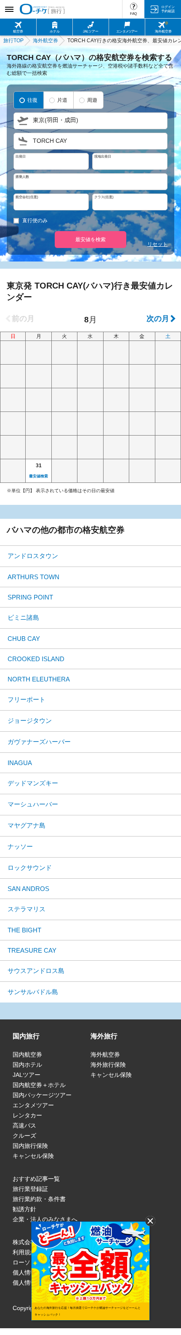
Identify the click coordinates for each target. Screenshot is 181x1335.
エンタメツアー (33, 1105)
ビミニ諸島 (23, 617)
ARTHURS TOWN (33, 576)
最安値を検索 (90, 239)
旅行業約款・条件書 (39, 1199)
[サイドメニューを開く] (9, 9)
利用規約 (24, 1252)
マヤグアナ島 (26, 825)
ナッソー (20, 846)
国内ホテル (27, 1064)
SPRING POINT (30, 597)
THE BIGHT (24, 930)
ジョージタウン (30, 720)
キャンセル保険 (33, 1155)
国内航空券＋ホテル (39, 1085)
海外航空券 (105, 1054)
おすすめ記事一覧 (36, 1178)
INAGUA (20, 762)
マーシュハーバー (33, 804)
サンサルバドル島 (33, 991)
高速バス (24, 1125)
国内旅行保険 (30, 1145)
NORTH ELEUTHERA (39, 679)
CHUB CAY (24, 638)
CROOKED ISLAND (36, 658)
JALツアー (26, 1074)
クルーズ (24, 1135)
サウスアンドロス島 (36, 970)
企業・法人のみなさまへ (45, 1219)
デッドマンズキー (33, 783)
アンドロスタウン (33, 555)
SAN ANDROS (28, 888)
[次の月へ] (160, 318)
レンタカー (27, 1115)
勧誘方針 (24, 1209)
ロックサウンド (30, 867)
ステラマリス (26, 909)
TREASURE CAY (32, 950)
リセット (157, 244)
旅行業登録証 (30, 1188)
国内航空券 (27, 1054)
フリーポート (26, 699)
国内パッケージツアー (42, 1095)
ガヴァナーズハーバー (39, 741)
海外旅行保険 (108, 1064)
